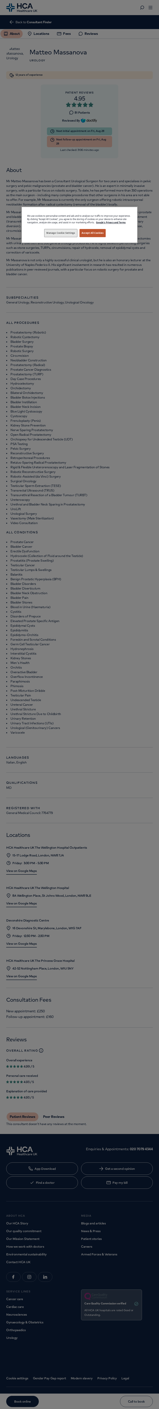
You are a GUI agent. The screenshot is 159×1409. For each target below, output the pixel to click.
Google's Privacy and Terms (111, 222)
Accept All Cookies (93, 233)
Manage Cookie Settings (60, 233)
